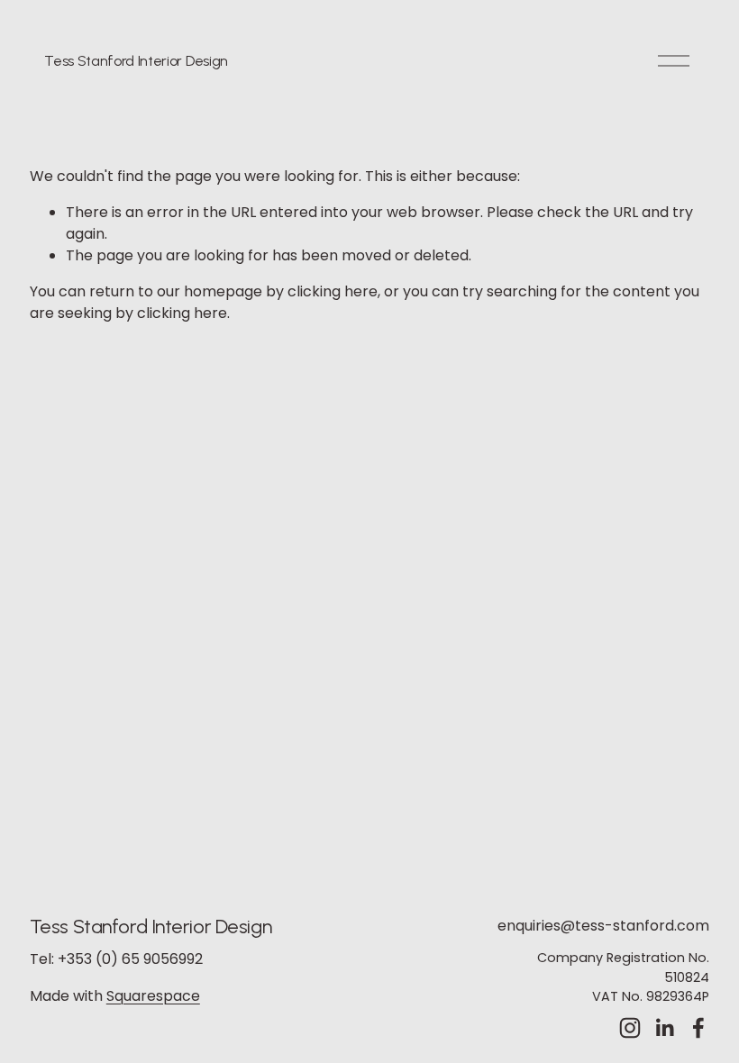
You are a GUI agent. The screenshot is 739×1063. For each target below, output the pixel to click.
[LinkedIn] (664, 1028)
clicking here (332, 291)
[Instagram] (630, 1028)
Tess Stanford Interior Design (136, 60)
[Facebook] (698, 1028)
